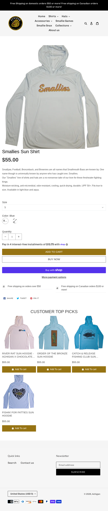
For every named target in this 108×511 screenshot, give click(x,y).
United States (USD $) (21, 493)
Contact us (27, 462)
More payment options (54, 277)
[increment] (18, 237)
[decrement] (5, 237)
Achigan (96, 494)
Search (12, 462)
